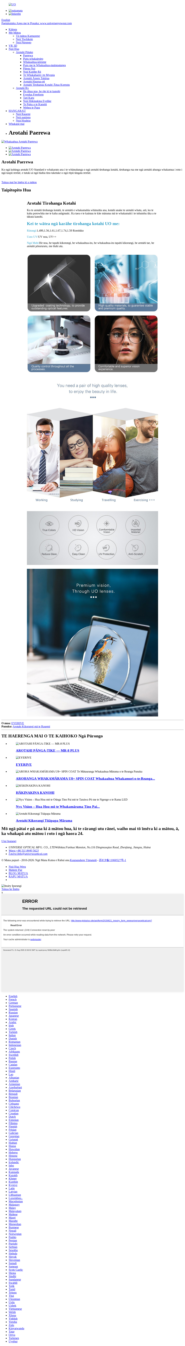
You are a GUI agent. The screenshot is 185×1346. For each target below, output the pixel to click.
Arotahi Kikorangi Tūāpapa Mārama (44, 820)
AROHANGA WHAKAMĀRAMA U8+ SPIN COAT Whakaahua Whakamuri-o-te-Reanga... (85, 778)
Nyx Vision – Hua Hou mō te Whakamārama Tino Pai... (58, 807)
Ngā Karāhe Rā (32, 71)
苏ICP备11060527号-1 (112, 860)
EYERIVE (17, 723)
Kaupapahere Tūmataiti (83, 860)
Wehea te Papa (31, 107)
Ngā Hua (14, 48)
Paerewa (28, 55)
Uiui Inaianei (8, 841)
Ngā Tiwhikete (24, 39)
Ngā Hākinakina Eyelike (37, 101)
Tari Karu (28, 97)
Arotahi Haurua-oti (34, 81)
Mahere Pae (15, 869)
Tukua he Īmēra (10, 889)
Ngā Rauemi (23, 114)
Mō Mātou (15, 32)
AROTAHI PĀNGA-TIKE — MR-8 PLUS (47, 750)
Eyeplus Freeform (33, 94)
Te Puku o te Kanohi (35, 104)
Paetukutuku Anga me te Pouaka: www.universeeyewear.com (36, 23)
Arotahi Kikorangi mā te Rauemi (31, 726)
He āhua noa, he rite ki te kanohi (41, 91)
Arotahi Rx (22, 88)
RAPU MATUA (18, 876)
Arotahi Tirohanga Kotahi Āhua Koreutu (46, 84)
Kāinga (13, 29)
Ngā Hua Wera (17, 866)
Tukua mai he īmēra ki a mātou (19, 182)
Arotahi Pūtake (24, 52)
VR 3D (13, 45)
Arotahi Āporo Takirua (36, 78)
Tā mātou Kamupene (28, 35)
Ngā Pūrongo (23, 42)
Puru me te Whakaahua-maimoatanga (44, 65)
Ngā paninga (23, 117)
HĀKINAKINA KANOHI (35, 793)
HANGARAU (17, 110)
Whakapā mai (16, 123)
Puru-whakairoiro (33, 58)
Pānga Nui (29, 68)
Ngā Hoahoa (23, 120)
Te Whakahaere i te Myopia (39, 75)
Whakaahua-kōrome (34, 62)
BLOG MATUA (18, 873)
